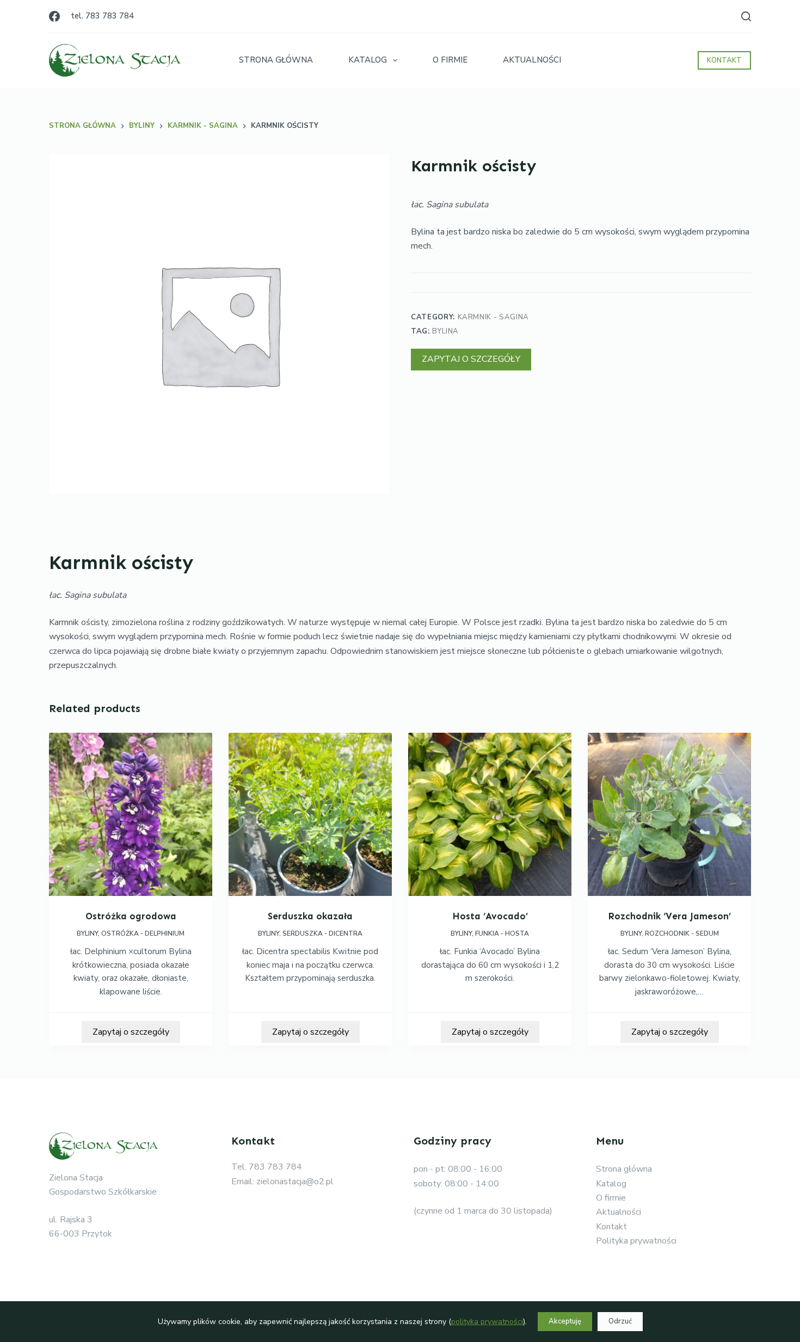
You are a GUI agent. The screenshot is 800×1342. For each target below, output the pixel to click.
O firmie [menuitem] (450, 59)
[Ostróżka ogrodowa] (130, 814)
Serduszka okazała (310, 916)
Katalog (611, 1184)
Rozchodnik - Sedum (682, 933)
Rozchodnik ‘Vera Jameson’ (669, 916)
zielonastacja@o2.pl (295, 1182)
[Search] (746, 16)
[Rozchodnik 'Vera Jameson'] (669, 814)
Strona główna (624, 1169)
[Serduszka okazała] (310, 814)
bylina (445, 331)
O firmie (611, 1198)
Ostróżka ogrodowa (130, 916)
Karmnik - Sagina (493, 317)
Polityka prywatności (636, 1241)
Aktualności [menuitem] (532, 59)
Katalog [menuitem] (367, 59)
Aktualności (618, 1212)
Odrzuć (620, 1321)
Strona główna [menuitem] (276, 59)
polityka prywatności (487, 1321)
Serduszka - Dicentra (322, 933)
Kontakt (611, 1227)
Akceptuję (565, 1321)
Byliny (87, 933)
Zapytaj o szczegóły (471, 359)
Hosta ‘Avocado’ (490, 916)
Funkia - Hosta (502, 933)
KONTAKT (724, 60)
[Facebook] (54, 16)
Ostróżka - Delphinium (142, 933)
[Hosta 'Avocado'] (489, 814)
